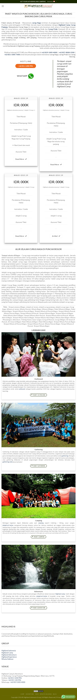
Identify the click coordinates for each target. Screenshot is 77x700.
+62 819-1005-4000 (49, 52)
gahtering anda (8, 462)
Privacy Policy (61, 697)
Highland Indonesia (9, 651)
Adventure (30, 694)
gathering (65, 456)
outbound (22, 389)
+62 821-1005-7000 (12, 54)
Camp (22, 694)
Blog (55, 694)
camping (41, 523)
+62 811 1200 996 (15, 678)
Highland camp (60, 594)
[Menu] (3, 6)
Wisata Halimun (7, 659)
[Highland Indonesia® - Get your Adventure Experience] (38, 6)
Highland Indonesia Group (32, 697)
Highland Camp (7, 653)
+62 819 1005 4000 (17, 682)
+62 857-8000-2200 (66, 52)
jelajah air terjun (8, 525)
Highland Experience (9, 657)
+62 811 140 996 (14, 680)
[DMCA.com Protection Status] (38, 691)
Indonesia (50, 1)
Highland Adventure (9, 655)
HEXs (37, 694)
